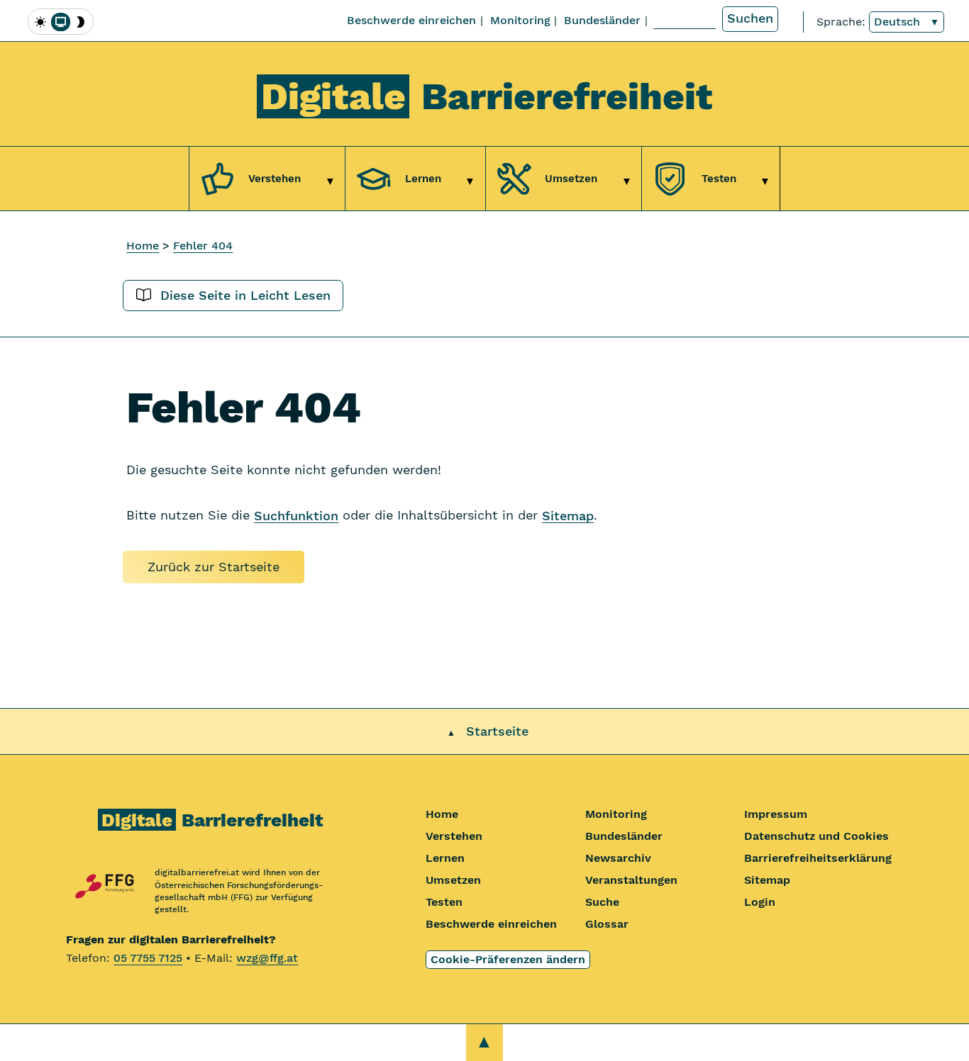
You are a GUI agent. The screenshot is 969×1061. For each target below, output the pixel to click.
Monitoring (520, 20)
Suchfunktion (296, 515)
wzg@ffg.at (267, 958)
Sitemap (568, 515)
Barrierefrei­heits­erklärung (818, 858)
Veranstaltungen (631, 880)
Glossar (607, 924)
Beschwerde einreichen (411, 20)
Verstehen (454, 836)
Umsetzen (453, 880)
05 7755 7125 (147, 958)
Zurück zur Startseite (213, 567)
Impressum (775, 814)
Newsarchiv (618, 858)
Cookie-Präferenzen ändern (508, 959)
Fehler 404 (203, 245)
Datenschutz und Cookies (816, 836)
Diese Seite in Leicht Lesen (243, 295)
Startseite (497, 731)
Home (142, 245)
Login (759, 902)
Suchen (750, 18)
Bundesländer (602, 20)
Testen (444, 902)
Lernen (445, 858)
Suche (602, 902)
